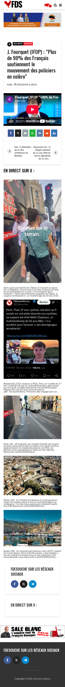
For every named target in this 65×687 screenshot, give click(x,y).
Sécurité (18, 44)
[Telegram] (32, 584)
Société (28, 44)
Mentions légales (42, 679)
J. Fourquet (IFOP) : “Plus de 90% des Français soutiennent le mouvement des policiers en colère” (31, 64)
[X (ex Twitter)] (23, 584)
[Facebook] (14, 584)
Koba (9, 84)
